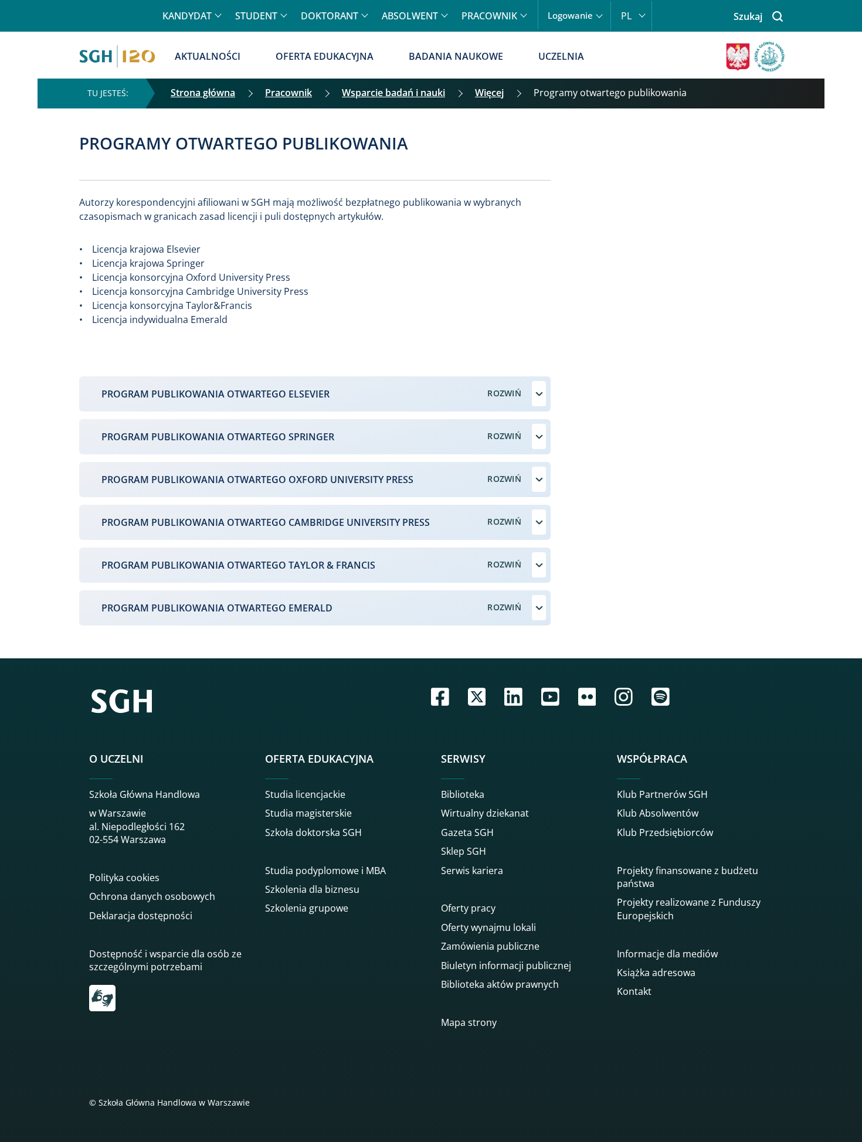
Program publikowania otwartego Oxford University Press (257, 479)
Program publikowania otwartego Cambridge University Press (265, 522)
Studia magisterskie (308, 813)
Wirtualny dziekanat (485, 813)
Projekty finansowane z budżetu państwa (687, 877)
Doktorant (329, 15)
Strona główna (203, 92)
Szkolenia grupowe (306, 908)
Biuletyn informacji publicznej (506, 965)
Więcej (489, 92)
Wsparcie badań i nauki (393, 92)
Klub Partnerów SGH (662, 794)
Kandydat (187, 15)
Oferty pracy (468, 908)
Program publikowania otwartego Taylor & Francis (238, 565)
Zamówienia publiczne (490, 946)
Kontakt (634, 991)
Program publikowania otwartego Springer (217, 436)
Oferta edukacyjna (325, 56)
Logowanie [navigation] (570, 15)
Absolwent (410, 15)
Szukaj (748, 16)
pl (626, 15)
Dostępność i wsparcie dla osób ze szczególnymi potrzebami (165, 960)
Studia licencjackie (305, 794)
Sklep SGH (463, 851)
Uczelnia (561, 56)
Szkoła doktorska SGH (313, 832)
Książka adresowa (656, 972)
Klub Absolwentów (657, 813)
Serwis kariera (472, 870)
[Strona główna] (117, 56)
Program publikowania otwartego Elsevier (215, 394)
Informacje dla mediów (667, 953)
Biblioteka (462, 794)
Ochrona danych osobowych (152, 896)
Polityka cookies (124, 877)
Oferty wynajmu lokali (488, 927)
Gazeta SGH (467, 832)
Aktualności (207, 56)
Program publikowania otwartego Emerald (216, 607)
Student (256, 15)
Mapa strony (469, 1022)
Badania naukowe (456, 56)
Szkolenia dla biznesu (312, 889)
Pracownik (489, 15)
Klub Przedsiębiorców (665, 832)
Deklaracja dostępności (140, 915)
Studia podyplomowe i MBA (325, 870)
